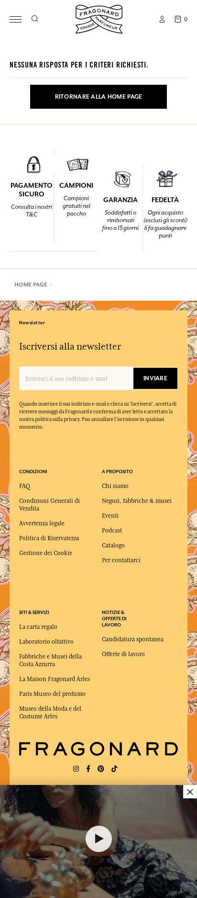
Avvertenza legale (42, 523)
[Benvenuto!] (99, 18)
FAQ (24, 486)
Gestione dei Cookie (45, 553)
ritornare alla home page (98, 97)
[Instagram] (76, 769)
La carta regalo (38, 627)
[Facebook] (88, 769)
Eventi (110, 515)
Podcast (112, 530)
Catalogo (113, 545)
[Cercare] (34, 19)
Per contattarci (121, 560)
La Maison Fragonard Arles (54, 679)
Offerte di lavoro (123, 654)
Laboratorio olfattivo (46, 641)
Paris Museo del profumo (52, 694)
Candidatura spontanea (133, 639)
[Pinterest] (101, 769)
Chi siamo (115, 486)
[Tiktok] (114, 769)
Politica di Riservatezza (49, 538)
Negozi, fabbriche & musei (137, 501)
